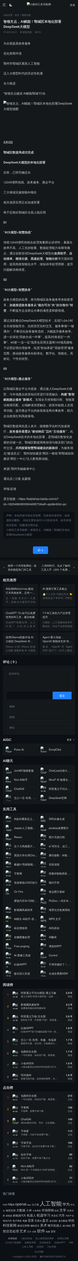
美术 (43, 1225)
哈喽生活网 (63, 1238)
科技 (71, 1220)
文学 (62, 1209)
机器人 (31, 1215)
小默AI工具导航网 (16, 530)
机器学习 (43, 1215)
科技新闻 (9, 1225)
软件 (41, 1231)
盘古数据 (63, 1220)
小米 (29, 1210)
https (11, 1204)
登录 (72, 5)
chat (5, 1204)
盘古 (45, 1220)
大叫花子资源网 (13, 1242)
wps (29, 1204)
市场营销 (48, 1210)
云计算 (35, 1204)
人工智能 (51, 1203)
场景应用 (11, 1210)
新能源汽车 (19, 1215)
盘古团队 (53, 1220)
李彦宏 (54, 1215)
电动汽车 (7, 1220)
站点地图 (39, 1251)
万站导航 (51, 1246)
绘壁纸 (40, 1246)
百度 (31, 1220)
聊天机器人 (55, 1225)
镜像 (48, 1231)
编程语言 (34, 1225)
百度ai (38, 1220)
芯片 (29, 1231)
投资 (57, 1210)
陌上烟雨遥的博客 (45, 1238)
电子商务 (17, 1220)
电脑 (25, 1220)
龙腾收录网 (30, 1242)
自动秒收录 (45, 1242)
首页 (17, 14)
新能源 (9, 1215)
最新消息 (26, 14)
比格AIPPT (59, 1242)
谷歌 (34, 1231)
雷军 (53, 1231)
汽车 (62, 1215)
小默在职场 (26, 1238)
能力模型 (67, 1225)
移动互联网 (23, 1225)
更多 (71, 739)
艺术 (23, 1231)
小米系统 (37, 1210)
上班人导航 (27, 1246)
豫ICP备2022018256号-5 (53, 1256)
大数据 (20, 1210)
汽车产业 (70, 1215)
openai (20, 1204)
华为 (66, 1204)
